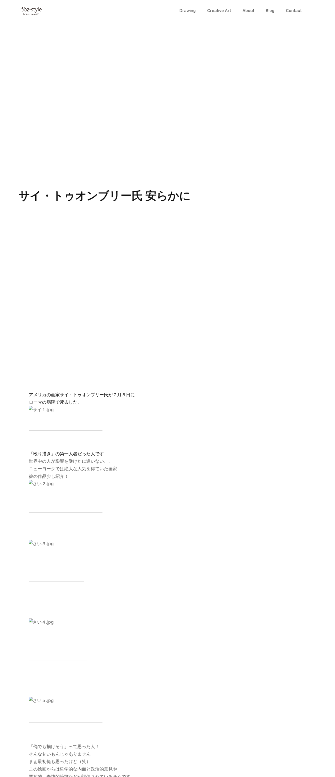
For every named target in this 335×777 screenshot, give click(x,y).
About (248, 10)
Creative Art (219, 10)
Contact (293, 10)
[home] (31, 10)
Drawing (187, 10)
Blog (270, 10)
